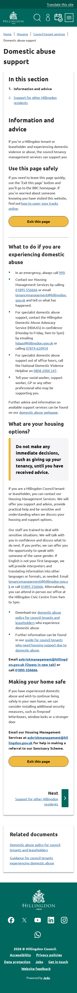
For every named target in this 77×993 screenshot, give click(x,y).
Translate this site (60, 4)
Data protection (17, 961)
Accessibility (20, 955)
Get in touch (58, 961)
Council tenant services (49, 34)
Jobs (39, 961)
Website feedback (36, 968)
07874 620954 (37, 348)
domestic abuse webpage (38, 412)
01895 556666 (26, 289)
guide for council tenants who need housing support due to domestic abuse (41, 645)
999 (62, 272)
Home (7, 34)
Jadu (46, 978)
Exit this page (38, 221)
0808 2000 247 (45, 370)
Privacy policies (49, 955)
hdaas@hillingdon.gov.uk (34, 343)
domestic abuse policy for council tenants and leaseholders (38, 617)
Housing (22, 34)
